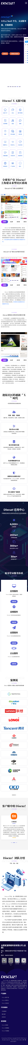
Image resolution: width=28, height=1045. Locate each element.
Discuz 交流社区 (5, 1003)
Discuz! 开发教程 (5, 1030)
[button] (8, 86)
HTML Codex (19, 1039)
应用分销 (3, 1017)
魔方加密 (3, 1014)
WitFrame (9, 1038)
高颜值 (4, 221)
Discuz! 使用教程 (5, 1028)
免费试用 (5, 53)
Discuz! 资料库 (5, 1025)
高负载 (18, 221)
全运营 (11, 221)
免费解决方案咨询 (14, 53)
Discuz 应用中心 (5, 1000)
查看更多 (14, 795)
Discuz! (24, 1038)
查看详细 (14, 601)
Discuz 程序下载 (5, 997)
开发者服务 (4, 1011)
